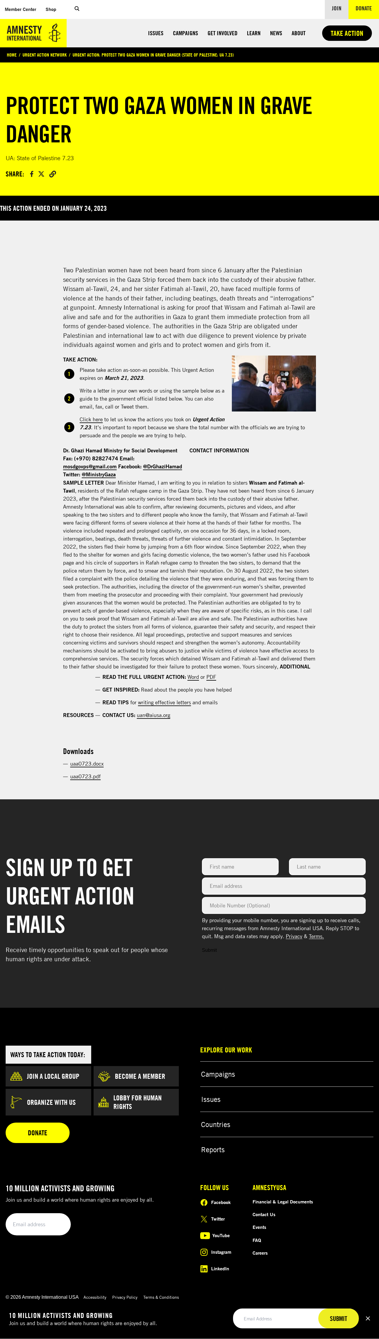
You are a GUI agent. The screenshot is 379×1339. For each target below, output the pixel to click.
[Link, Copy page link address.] (52, 173)
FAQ (257, 1240)
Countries (215, 1124)
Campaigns (185, 33)
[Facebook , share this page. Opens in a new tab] (31, 174)
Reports (213, 1149)
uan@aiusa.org (153, 715)
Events (259, 1227)
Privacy (294, 936)
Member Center (23, 9)
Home (12, 55)
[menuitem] (20, 9)
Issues (155, 33)
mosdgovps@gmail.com (90, 466)
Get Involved (222, 33)
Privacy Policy (124, 1297)
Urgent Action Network (45, 55)
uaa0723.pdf (85, 776)
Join (336, 8)
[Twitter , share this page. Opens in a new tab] (41, 174)
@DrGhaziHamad (162, 466)
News (276, 33)
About (299, 33)
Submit (209, 950)
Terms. (316, 936)
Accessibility (94, 1297)
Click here (91, 419)
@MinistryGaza (99, 474)
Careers (260, 1253)
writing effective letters (164, 702)
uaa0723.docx (87, 763)
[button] (77, 9)
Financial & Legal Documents (283, 1202)
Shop (53, 9)
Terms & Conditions (161, 1297)
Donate (367, 8)
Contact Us (264, 1214)
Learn (254, 33)
